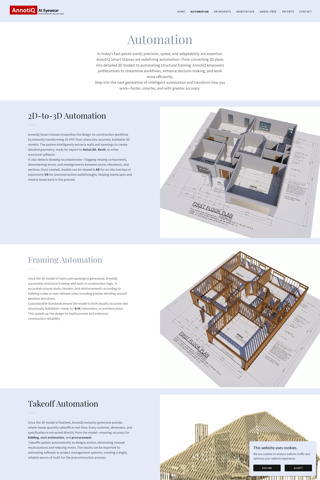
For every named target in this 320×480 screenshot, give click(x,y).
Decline (267, 467)
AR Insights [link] (222, 11)
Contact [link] (305, 11)
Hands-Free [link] (268, 11)
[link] (36, 11)
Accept (298, 467)
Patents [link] (288, 11)
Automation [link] (199, 11)
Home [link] (181, 11)
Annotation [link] (245, 11)
